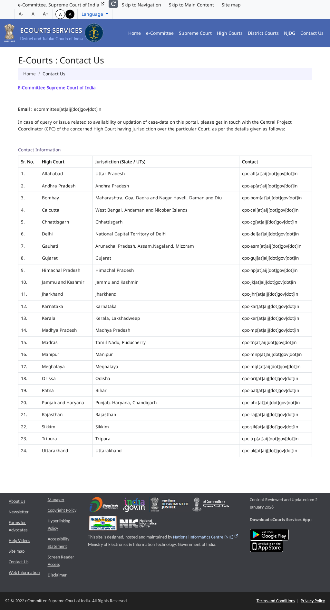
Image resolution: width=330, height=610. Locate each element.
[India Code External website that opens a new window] (103, 525)
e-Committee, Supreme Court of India (59, 5)
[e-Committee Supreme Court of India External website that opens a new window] (210, 506)
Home (134, 33)
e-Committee (160, 33)
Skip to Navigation (141, 5)
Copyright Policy (62, 511)
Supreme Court (195, 33)
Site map (231, 5)
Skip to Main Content (191, 5)
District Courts (263, 33)
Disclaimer (57, 575)
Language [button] (93, 14)
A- (21, 14)
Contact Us (312, 33)
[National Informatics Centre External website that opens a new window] (138, 525)
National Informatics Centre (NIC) (205, 537)
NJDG (289, 33)
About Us (17, 502)
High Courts (230, 33)
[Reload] (113, 4)
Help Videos (19, 541)
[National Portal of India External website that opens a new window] (134, 506)
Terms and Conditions (276, 601)
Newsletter (19, 512)
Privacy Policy (313, 601)
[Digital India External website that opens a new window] (104, 506)
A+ (45, 14)
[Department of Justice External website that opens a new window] (169, 506)
